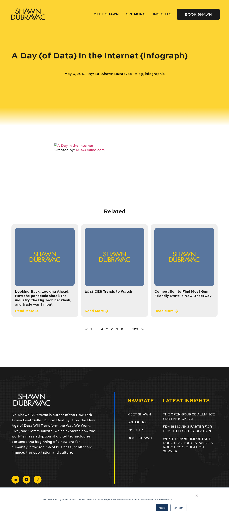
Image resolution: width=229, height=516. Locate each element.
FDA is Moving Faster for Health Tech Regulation (187, 428)
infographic (155, 73)
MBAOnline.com (90, 149)
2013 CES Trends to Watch (108, 292)
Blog (139, 73)
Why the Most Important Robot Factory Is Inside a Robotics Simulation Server (188, 444)
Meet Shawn (106, 14)
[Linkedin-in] (15, 480)
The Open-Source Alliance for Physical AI (189, 416)
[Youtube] (26, 480)
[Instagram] (38, 480)
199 (135, 329)
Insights (162, 14)
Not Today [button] (178, 507)
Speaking (136, 14)
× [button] (197, 494)
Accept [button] (162, 507)
